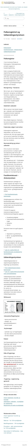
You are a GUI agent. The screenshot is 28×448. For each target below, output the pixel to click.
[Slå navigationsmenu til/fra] (24, 2)
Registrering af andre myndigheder (13, 405)
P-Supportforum (6, 445)
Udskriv (20, 38)
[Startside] (8, 2)
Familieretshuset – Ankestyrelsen (13, 49)
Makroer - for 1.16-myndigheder (13, 420)
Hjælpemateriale (12, 15)
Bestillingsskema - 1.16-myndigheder (14, 423)
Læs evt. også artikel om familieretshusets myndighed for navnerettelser (13, 251)
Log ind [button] (24, 445)
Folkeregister (7, 47)
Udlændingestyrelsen (10, 51)
